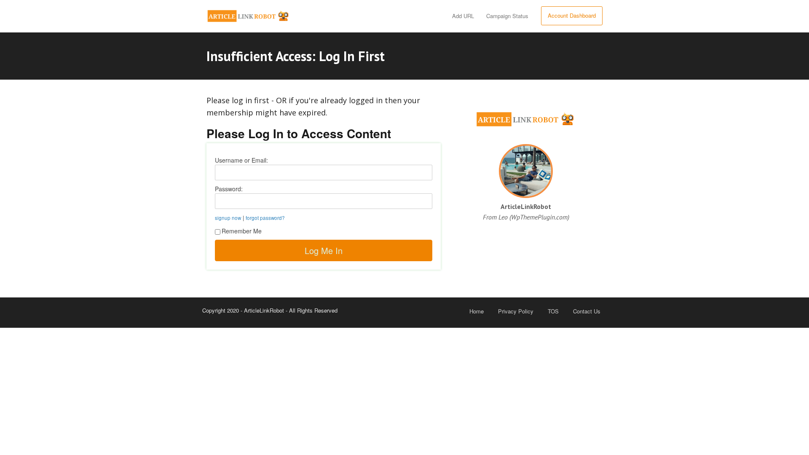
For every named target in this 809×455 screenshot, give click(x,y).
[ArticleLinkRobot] (248, 14)
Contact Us (586, 311)
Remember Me (242, 231)
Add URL (463, 16)
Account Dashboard (572, 15)
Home (476, 311)
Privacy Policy (515, 311)
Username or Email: (241, 160)
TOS (553, 311)
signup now (228, 217)
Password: (229, 189)
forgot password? (265, 217)
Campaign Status (507, 16)
